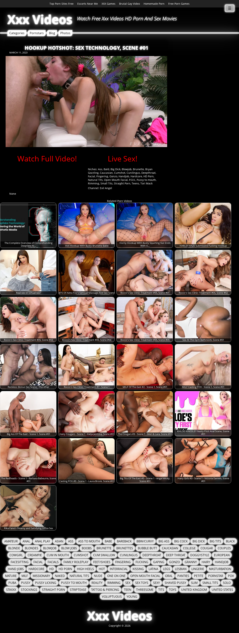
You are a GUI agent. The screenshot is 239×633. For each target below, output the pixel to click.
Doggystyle (199, 555)
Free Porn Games (179, 3)
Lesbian (181, 569)
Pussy (25, 583)
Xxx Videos (39, 19)
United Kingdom (194, 590)
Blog (52, 33)
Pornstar (215, 576)
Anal (26, 541)
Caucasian (106, 173)
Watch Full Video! (47, 158)
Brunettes (124, 548)
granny (191, 562)
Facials (53, 562)
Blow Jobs (69, 548)
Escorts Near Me (87, 3)
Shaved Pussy (175, 583)
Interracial (119, 569)
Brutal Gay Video (129, 3)
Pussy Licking (45, 583)
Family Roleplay (75, 562)
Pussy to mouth (146, 180)
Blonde (14, 548)
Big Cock (181, 541)
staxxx (11, 590)
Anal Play (42, 541)
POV (231, 576)
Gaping (158, 562)
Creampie (35, 555)
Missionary (41, 576)
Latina (153, 569)
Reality (97, 583)
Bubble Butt (147, 548)
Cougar (207, 548)
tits (161, 590)
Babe (108, 541)
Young (132, 597)
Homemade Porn (154, 3)
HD (51, 569)
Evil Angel (106, 188)
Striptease (78, 590)
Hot (102, 569)
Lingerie (197, 569)
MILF (24, 576)
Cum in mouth (58, 555)
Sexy (156, 583)
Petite (198, 576)
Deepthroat (148, 173)
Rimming (93, 183)
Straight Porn (122, 183)
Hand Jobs (16, 569)
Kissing (138, 569)
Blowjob (127, 169)
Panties (183, 576)
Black (230, 541)
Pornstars (37, 33)
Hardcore (136, 176)
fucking (142, 562)
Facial (91, 176)
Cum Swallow (104, 555)
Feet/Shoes (101, 562)
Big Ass (164, 541)
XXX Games (108, 3)
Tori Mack (146, 183)
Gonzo (113, 176)
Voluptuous (112, 597)
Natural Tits (95, 180)
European (222, 555)
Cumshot (119, 173)
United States (222, 590)
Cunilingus (133, 173)
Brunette (138, 169)
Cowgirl (16, 555)
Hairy (206, 562)
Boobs (87, 548)
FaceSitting (20, 562)
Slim (194, 583)
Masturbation (220, 569)
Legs (166, 569)
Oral (169, 576)
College (189, 548)
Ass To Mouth (89, 541)
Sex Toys (141, 583)
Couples (224, 548)
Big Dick (115, 169)
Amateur (11, 541)
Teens (135, 183)
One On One (116, 576)
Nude (98, 576)
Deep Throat (175, 555)
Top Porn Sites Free (61, 3)
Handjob (124, 176)
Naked (60, 576)
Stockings (29, 590)
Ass (100, 169)
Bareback (124, 541)
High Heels (85, 569)
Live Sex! (122, 158)
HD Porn (148, 176)
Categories (16, 33)
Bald (106, 169)
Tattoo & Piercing (105, 590)
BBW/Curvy (145, 541)
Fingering (102, 176)
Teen (127, 590)
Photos (65, 33)
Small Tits (106, 183)
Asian (59, 541)
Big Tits (215, 541)
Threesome (144, 590)
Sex (127, 583)
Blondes (31, 548)
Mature (11, 576)
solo (227, 583)
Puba (12, 583)
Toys (172, 590)
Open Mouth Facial (116, 180)
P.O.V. (132, 180)
